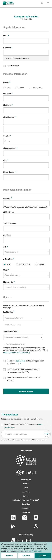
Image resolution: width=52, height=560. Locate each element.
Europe (25, 496)
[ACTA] (25, 466)
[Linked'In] (13, 519)
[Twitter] (24, 519)
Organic (42, 264)
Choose (26, 555)
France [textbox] (7, 141)
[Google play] (13, 528)
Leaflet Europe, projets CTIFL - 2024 (26, 500)
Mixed (9, 264)
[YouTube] (36, 519)
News (26, 488)
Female (21, 88)
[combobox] (26, 141)
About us (25, 492)
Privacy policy (37, 551)
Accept (42, 555)
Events (25, 484)
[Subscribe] (47, 434)
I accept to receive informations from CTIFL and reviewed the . (23, 426)
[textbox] (12, 252)
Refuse (9, 555)
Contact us (26, 508)
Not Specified (37, 88)
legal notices (21, 361)
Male (8, 88)
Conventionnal (24, 264)
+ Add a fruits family (13, 324)
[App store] (36, 528)
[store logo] (11, 3)
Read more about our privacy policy (16, 353)
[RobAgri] (26, 476)
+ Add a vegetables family (15, 344)
